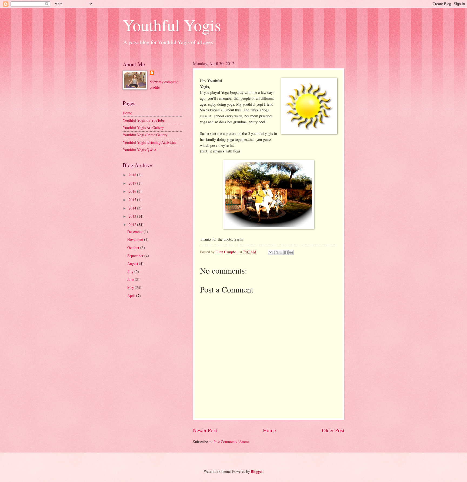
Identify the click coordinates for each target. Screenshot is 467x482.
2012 (133, 224)
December (135, 231)
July (130, 271)
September (135, 255)
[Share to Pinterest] (291, 252)
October (133, 247)
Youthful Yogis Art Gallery (143, 127)
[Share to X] (280, 252)
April (131, 295)
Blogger (257, 471)
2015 (133, 199)
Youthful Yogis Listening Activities (149, 142)
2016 (133, 191)
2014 (133, 208)
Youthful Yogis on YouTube (144, 120)
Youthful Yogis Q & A (139, 149)
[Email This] (270, 252)
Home (269, 430)
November (135, 239)
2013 (133, 216)
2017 (133, 183)
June (131, 279)
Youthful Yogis (172, 25)
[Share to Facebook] (286, 252)
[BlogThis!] (275, 252)
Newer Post (205, 430)
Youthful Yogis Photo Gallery (145, 134)
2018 (133, 174)
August (133, 263)
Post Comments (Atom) (231, 441)
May (131, 287)
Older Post (333, 430)
